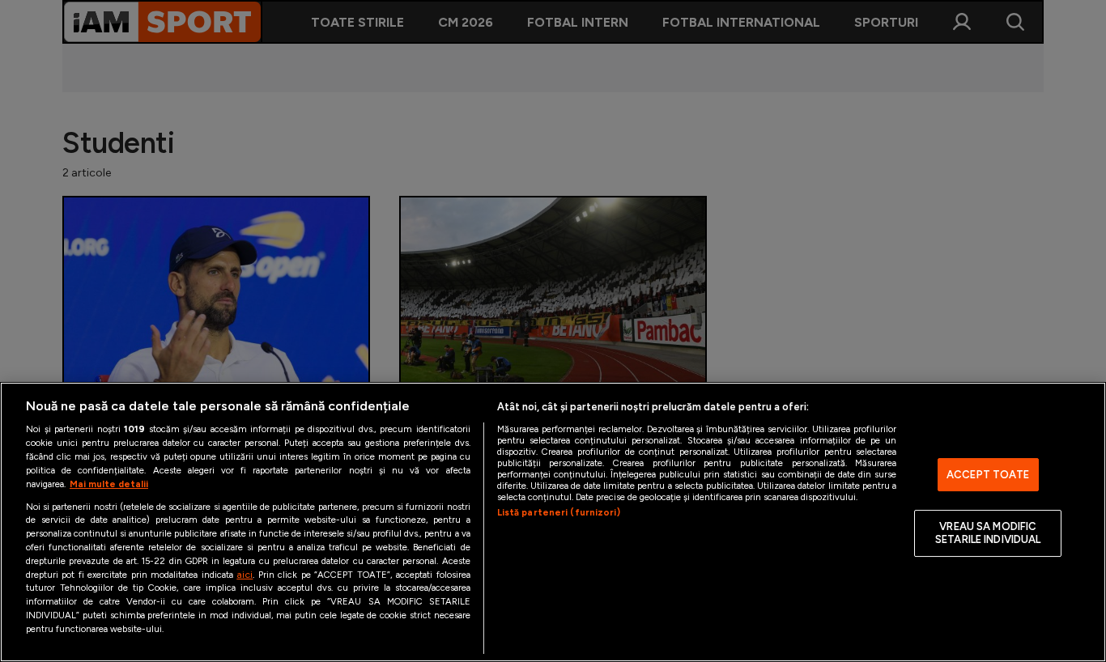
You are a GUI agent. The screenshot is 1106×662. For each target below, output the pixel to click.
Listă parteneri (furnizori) (558, 512)
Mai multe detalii (109, 484)
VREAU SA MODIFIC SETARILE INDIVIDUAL (987, 533)
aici (244, 574)
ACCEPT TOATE (988, 475)
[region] (553, 522)
